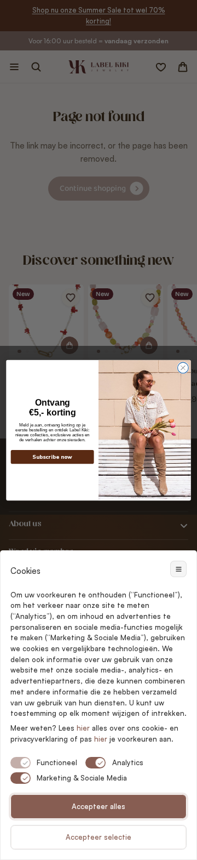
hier (100, 738)
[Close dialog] (183, 367)
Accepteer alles (98, 806)
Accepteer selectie (98, 837)
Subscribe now (52, 457)
